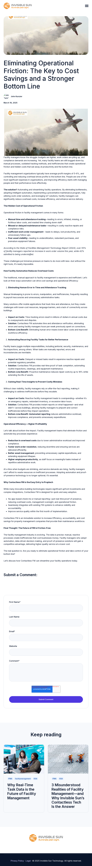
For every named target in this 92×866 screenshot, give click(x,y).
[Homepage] (18, 6)
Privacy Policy (17, 861)
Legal (28, 861)
